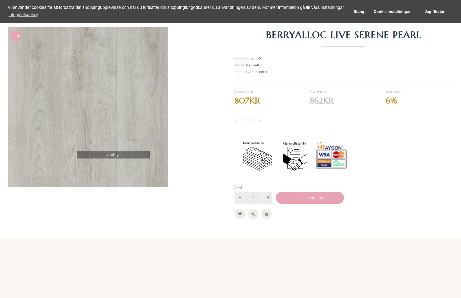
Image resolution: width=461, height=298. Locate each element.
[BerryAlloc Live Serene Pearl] (117, 107)
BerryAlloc (254, 65)
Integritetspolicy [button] (23, 14)
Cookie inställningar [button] (392, 11)
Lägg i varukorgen (310, 197)
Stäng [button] (359, 11)
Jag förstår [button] (434, 11)
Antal (238, 187)
